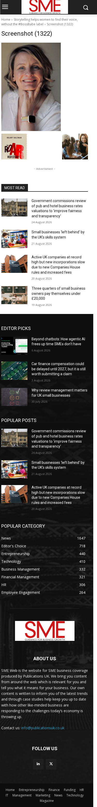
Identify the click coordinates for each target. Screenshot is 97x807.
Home (5, 19)
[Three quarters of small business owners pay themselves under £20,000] (14, 295)
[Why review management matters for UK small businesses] (14, 397)
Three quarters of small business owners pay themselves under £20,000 (58, 293)
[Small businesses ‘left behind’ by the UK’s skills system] (14, 239)
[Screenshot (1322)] (44, 87)
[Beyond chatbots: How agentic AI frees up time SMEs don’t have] (14, 346)
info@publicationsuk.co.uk (42, 727)
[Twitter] (51, 764)
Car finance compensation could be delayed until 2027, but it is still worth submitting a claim (59, 369)
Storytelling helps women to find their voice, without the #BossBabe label (39, 21)
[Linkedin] (38, 764)
